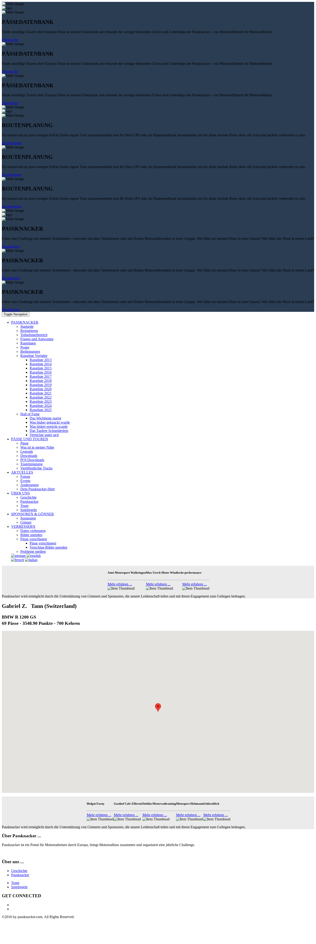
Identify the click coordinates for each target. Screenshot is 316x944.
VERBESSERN (23, 526)
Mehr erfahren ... (120, 584)
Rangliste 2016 (41, 372)
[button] (158, 707)
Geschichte (28, 497)
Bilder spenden (31, 535)
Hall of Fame (30, 414)
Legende (26, 451)
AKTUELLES (22, 472)
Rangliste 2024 (41, 406)
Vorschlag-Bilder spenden (48, 547)
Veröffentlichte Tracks (36, 468)
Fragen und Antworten (36, 339)
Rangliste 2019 (41, 385)
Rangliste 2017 (41, 376)
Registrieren (29, 331)
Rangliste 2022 (41, 397)
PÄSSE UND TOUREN (29, 439)
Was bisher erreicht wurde (49, 426)
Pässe (24, 443)
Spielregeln (28, 510)
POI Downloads (32, 460)
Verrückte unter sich (44, 435)
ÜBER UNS (20, 493)
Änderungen (29, 485)
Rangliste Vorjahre (33, 356)
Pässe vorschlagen (33, 539)
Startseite (27, 326)
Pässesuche (10, 40)
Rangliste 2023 (41, 401)
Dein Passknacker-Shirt (37, 489)
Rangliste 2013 (41, 360)
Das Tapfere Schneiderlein (49, 431)
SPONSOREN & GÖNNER (32, 514)
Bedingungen (30, 351)
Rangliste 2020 (41, 389)
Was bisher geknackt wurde (50, 422)
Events (25, 481)
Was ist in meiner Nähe (37, 447)
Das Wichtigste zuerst (45, 418)
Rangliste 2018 (41, 381)
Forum (25, 476)
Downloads (28, 456)
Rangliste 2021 (41, 393)
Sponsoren (28, 518)
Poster (24, 347)
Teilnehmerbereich (33, 335)
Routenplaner (12, 143)
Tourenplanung (31, 464)
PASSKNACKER (24, 322)
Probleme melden (33, 551)
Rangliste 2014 (41, 364)
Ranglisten (28, 343)
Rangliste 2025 (41, 410)
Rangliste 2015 (41, 368)
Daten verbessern (33, 531)
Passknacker (11, 246)
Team (24, 506)
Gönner (25, 522)
